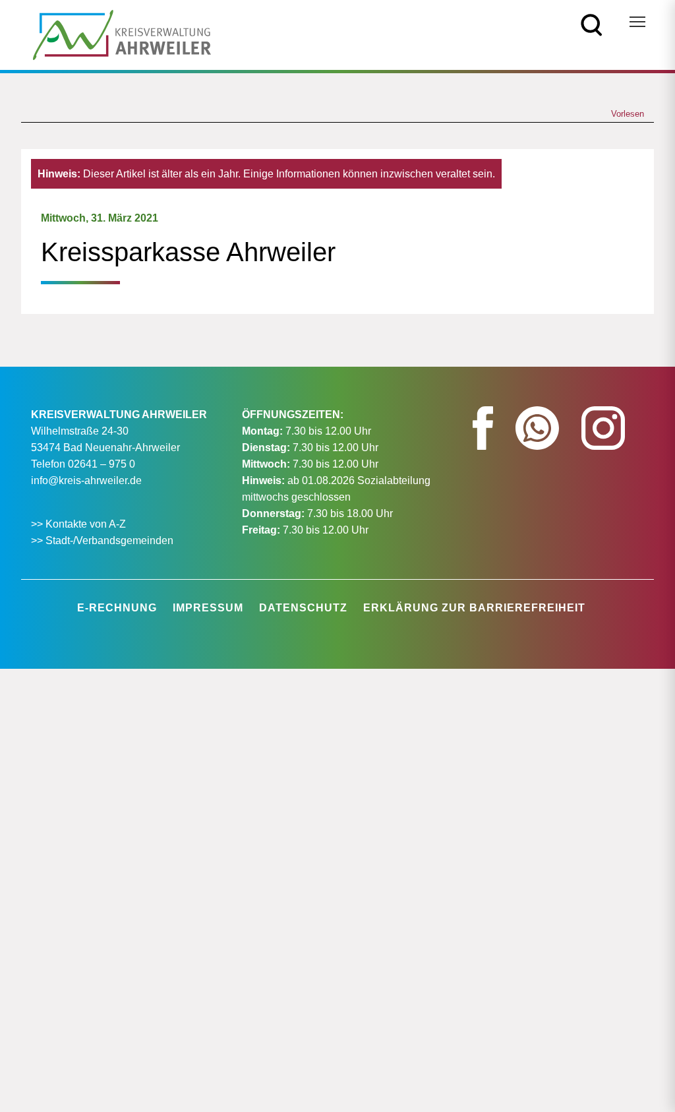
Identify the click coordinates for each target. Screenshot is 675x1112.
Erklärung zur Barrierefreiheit (474, 607)
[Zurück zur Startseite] (122, 34)
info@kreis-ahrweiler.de (86, 480)
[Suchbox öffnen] (591, 24)
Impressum (208, 607)
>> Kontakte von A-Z (80, 524)
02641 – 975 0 (101, 464)
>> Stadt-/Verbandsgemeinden (102, 540)
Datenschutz (303, 607)
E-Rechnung (117, 607)
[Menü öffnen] (637, 22)
